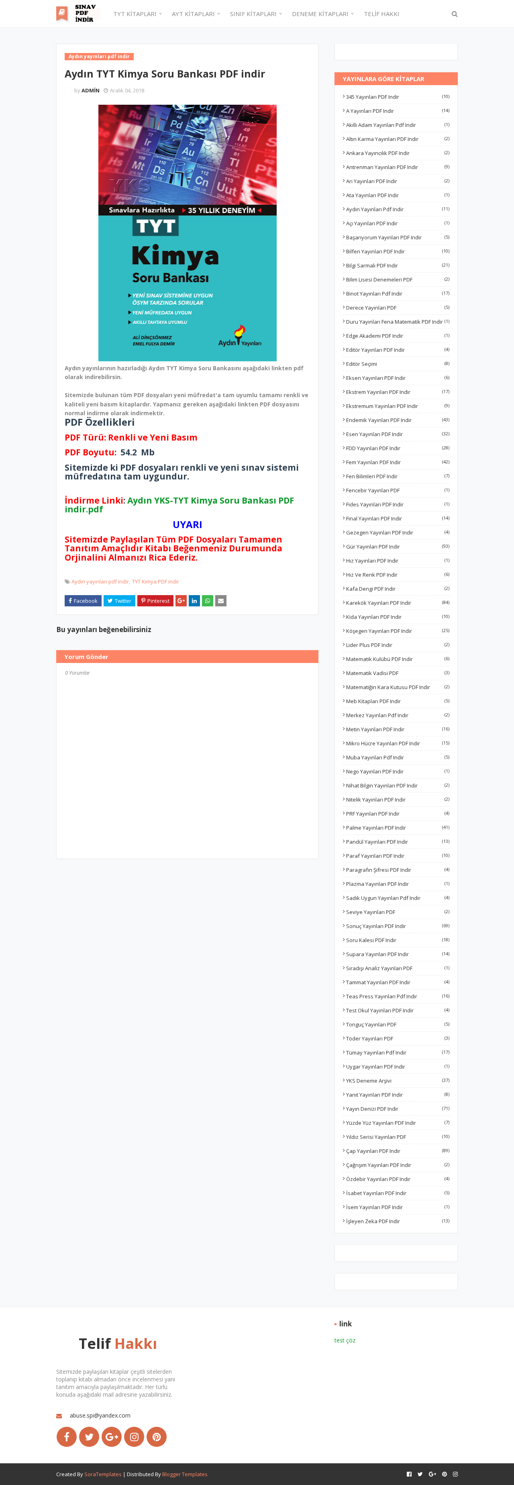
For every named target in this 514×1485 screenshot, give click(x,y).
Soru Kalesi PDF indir (397, 940)
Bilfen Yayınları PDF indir (397, 251)
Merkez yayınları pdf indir (397, 715)
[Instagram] (134, 1437)
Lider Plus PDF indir (397, 645)
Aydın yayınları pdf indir (100, 581)
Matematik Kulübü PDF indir (397, 659)
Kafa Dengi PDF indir (397, 588)
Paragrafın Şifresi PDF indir (397, 869)
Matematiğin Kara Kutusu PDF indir (397, 687)
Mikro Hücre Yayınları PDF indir (397, 743)
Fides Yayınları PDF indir (397, 504)
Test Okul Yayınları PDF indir (397, 1010)
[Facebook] (67, 1437)
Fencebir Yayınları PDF (397, 490)
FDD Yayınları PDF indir (397, 448)
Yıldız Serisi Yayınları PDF (397, 1136)
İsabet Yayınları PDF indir (397, 1193)
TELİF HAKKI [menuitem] (382, 14)
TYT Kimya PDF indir (155, 581)
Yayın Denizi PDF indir (397, 1108)
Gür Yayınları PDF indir (397, 546)
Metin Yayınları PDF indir (397, 729)
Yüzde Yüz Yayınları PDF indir (397, 1122)
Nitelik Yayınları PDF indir (397, 799)
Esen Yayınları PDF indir (397, 434)
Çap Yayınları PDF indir (397, 1151)
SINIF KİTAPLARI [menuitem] (253, 14)
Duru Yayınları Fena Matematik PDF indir (397, 321)
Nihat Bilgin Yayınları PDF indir (397, 785)
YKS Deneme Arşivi (397, 1080)
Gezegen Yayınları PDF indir (397, 532)
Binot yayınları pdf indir (397, 293)
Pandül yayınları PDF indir (397, 841)
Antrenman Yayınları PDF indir (397, 167)
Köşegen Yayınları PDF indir (397, 630)
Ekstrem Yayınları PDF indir (397, 392)
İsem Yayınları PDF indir (397, 1207)
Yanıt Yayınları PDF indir (397, 1094)
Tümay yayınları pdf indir (397, 1052)
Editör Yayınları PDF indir (397, 349)
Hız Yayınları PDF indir (397, 560)
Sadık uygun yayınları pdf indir (397, 898)
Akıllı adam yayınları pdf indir (397, 125)
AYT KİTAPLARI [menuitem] (193, 14)
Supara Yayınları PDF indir (397, 954)
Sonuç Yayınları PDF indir (397, 926)
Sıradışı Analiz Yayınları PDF (397, 968)
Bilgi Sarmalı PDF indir (397, 265)
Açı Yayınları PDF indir (397, 223)
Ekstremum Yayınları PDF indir (397, 406)
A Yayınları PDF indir (397, 110)
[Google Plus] (112, 1437)
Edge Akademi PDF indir (397, 335)
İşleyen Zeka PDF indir (397, 1221)
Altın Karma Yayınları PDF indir (397, 139)
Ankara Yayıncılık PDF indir (397, 153)
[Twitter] (89, 1437)
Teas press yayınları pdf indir (397, 996)
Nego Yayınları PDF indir (397, 771)
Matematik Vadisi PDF (397, 673)
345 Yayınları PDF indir (397, 96)
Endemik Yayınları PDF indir (397, 420)
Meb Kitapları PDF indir (397, 701)
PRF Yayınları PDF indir (397, 813)
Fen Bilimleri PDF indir (397, 476)
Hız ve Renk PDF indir (397, 574)
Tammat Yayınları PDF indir (397, 982)
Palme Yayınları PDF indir (397, 827)
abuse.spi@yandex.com (100, 1415)
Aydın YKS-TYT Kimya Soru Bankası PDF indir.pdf (179, 505)
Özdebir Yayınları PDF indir (397, 1179)
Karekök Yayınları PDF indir (397, 602)
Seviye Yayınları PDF (397, 912)
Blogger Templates (185, 1474)
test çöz (345, 1340)
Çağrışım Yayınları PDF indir (397, 1165)
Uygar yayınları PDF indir (397, 1066)
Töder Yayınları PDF (397, 1038)
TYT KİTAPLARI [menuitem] (135, 14)
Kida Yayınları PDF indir (397, 616)
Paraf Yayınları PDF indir (397, 855)
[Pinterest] (157, 1437)
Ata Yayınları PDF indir (397, 195)
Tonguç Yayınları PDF (397, 1024)
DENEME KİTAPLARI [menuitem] (320, 14)
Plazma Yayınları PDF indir (397, 883)
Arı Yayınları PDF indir (397, 181)
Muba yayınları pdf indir (397, 757)
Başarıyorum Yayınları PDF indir (397, 237)
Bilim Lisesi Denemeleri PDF (397, 279)
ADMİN (91, 90)
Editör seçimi (397, 363)
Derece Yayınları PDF (397, 307)
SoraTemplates (103, 1474)
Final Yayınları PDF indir (397, 518)
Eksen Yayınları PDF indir (397, 377)
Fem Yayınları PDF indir (397, 462)
